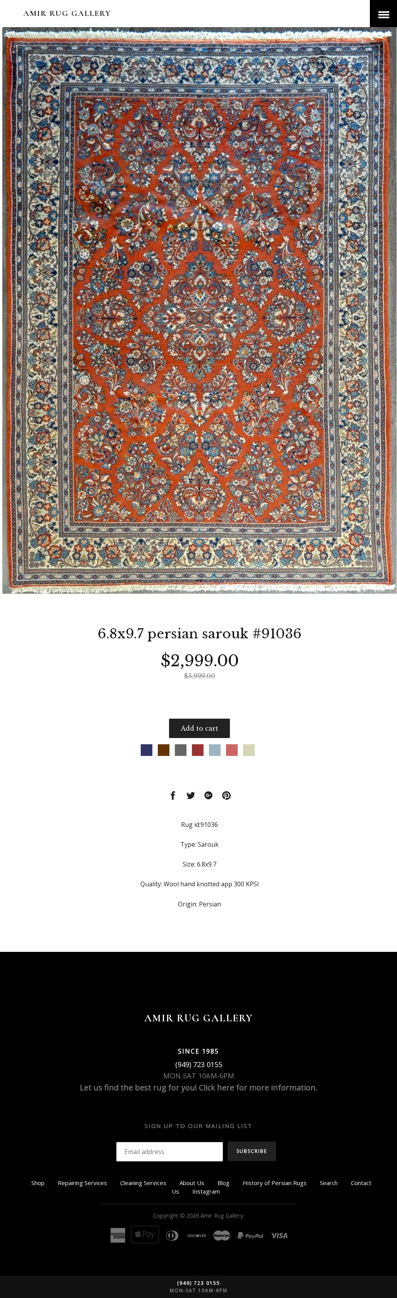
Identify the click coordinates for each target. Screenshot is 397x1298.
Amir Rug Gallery (67, 13)
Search (329, 1183)
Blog (223, 1183)
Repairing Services (82, 1183)
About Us (192, 1183)
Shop (38, 1183)
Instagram (206, 1191)
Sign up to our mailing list (198, 1126)
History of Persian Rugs (275, 1183)
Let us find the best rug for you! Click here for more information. (199, 1087)
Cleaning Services (143, 1183)
